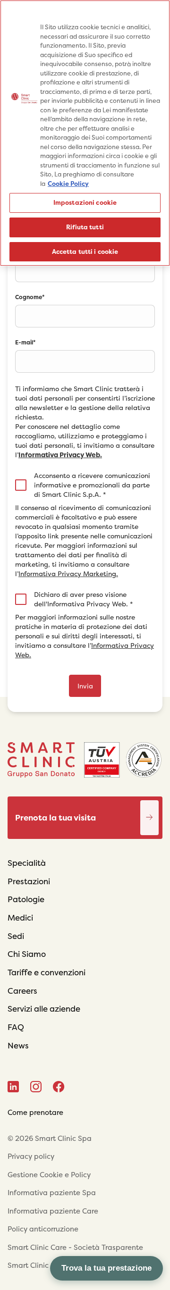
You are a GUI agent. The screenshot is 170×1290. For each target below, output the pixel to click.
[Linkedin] (13, 1086)
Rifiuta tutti (85, 227)
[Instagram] (36, 1086)
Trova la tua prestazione (106, 1268)
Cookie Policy (68, 184)
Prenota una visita (149, 807)
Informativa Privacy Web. (60, 455)
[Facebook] (59, 1086)
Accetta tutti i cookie (85, 252)
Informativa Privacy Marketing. (68, 574)
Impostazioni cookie (85, 203)
